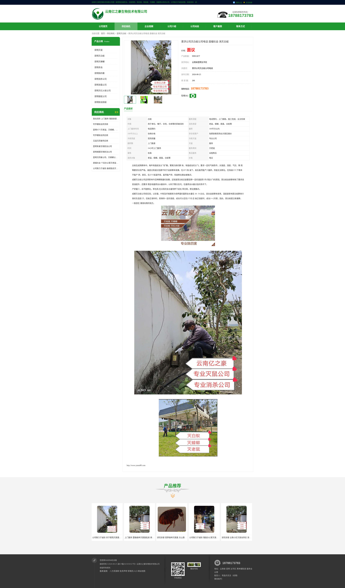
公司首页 (103, 26)
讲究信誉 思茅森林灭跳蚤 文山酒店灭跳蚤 (123, 538)
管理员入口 (132, 571)
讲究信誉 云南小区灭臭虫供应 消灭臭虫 (186, 538)
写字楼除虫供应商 (100, 135)
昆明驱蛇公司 (100, 96)
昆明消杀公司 (100, 79)
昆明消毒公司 (100, 85)
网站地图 (141, 571)
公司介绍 (172, 26)
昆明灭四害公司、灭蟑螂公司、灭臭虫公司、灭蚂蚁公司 (106, 157)
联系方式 (240, 26)
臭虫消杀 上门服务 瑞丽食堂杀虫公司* (106, 119)
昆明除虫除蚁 (100, 102)
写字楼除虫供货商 (100, 124)
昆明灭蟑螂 (99, 62)
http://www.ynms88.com (136, 465)
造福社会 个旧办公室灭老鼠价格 (106, 163)
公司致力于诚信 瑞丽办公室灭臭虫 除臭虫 (155, 538)
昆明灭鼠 (98, 50)
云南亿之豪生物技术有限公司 (148, 564)
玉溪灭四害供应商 (100, 141)
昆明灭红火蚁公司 (102, 91)
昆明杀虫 (98, 67)
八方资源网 (114, 571)
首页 (103, 33)
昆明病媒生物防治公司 (102, 152)
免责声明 (123, 571)
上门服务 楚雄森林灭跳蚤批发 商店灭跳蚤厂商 (92, 538)
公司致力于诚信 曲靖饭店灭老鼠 (106, 168)
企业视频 (149, 26)
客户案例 (217, 26)
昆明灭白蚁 (121, 33)
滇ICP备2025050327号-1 (127, 564)
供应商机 (126, 26)
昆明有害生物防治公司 (102, 146)
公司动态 (194, 26)
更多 (116, 112)
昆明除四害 (99, 73)
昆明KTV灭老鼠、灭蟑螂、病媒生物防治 (106, 130)
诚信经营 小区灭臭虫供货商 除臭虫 (217, 538)
